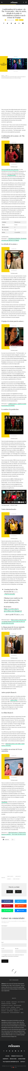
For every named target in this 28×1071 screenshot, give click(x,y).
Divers (4, 1007)
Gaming (13, 1007)
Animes (9, 1001)
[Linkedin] (18, 1050)
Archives (14, 1001)
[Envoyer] (15, 23)
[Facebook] (4, 1050)
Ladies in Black (13, 699)
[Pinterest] (9, 1050)
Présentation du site (17, 1056)
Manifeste (5, 1058)
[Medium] (21, 1050)
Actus (17, 20)
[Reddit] (12, 1050)
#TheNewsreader (9, 594)
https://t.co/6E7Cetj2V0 (11, 609)
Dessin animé (17, 1005)
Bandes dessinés (6, 1003)
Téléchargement (15, 1012)
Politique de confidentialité (11, 1061)
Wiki (22, 1012)
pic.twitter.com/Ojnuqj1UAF (13, 611)
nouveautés (18, 876)
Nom (2, 942)
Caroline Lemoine (10, 20)
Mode (18, 1007)
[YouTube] (15, 1050)
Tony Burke (4, 801)
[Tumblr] (24, 1050)
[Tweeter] (7, 23)
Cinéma (14, 1003)
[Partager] (3, 23)
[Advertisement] (14, 44)
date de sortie (10, 876)
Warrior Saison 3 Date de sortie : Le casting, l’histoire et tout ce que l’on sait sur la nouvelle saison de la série (13, 621)
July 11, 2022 (20, 614)
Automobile (21, 1001)
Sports (4, 1010)
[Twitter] (6, 1050)
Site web (16, 948)
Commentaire (4, 925)
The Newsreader (11, 174)
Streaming (10, 1010)
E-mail (2, 948)
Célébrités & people (7, 1005)
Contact (22, 1061)
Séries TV (21, 20)
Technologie (5, 1012)
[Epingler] (11, 23)
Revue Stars (13, 1058)
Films (8, 1007)
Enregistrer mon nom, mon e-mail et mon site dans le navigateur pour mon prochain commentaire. (12, 955)
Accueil (7, 1056)
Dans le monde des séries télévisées (9, 169)
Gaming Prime (21, 1058)
